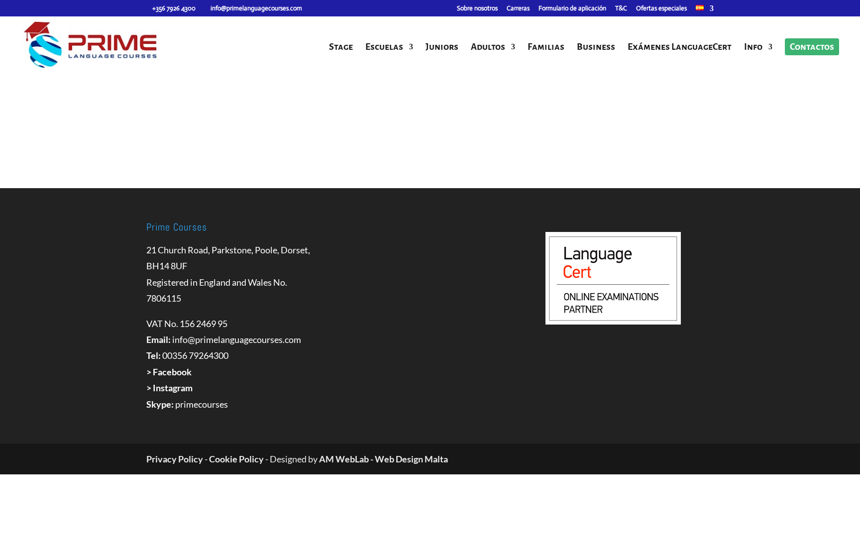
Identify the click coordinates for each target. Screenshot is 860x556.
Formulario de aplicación (572, 8)
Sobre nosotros (477, 8)
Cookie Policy (236, 458)
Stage (341, 47)
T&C (621, 8)
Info (753, 47)
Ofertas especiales (661, 8)
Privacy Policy (174, 458)
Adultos (488, 47)
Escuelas (384, 47)
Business (596, 47)
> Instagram (169, 387)
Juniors (442, 47)
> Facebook (169, 371)
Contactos (812, 47)
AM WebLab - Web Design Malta (383, 458)
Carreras (518, 8)
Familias (546, 47)
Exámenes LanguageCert (680, 47)
